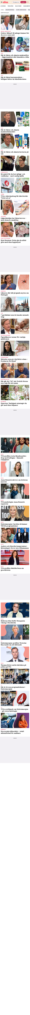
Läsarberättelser (10, 9)
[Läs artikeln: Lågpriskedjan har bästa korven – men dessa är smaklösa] (15, 207)
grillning (3, 216)
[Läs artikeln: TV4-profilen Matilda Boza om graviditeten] (15, 557)
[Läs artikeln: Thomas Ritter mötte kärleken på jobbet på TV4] (15, 654)
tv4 (2, 313)
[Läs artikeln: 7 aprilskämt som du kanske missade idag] (15, 304)
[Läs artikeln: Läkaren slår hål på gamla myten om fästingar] (15, 282)
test (2, 53)
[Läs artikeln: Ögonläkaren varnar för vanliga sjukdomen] (15, 326)
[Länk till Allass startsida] (7, 2)
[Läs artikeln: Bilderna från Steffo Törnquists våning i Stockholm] (15, 610)
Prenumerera (16, 2)
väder (2, 194)
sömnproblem (4, 357)
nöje (2, 454)
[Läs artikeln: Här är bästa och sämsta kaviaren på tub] (15, 141)
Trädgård (10, 6)
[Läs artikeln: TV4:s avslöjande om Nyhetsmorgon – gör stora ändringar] (15, 698)
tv (1, 641)
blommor (3, 401)
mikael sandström (6, 31)
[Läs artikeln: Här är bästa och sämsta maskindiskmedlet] (15, 119)
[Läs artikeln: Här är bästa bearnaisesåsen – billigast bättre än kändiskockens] (15, 66)
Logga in (23, 2)
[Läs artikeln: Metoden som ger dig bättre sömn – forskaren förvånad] (15, 348)
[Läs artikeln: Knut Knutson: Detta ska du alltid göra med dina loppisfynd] (15, 229)
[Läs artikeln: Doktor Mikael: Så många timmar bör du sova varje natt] (15, 22)
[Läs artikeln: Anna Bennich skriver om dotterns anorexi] (15, 469)
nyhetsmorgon (5, 379)
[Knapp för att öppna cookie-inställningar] (28, 2)
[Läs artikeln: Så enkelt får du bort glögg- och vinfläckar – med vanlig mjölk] (15, 163)
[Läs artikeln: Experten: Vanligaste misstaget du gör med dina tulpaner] (15, 392)
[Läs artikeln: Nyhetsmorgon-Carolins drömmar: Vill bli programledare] (15, 513)
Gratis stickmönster (21, 9)
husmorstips (4, 172)
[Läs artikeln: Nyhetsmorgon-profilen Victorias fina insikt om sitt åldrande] (15, 632)
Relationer (18, 6)
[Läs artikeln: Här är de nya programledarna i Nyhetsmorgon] (15, 676)
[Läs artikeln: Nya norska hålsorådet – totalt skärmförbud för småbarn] (15, 720)
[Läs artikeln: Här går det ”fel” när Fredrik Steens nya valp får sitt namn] (15, 370)
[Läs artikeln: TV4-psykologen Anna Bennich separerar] (15, 491)
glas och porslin (5, 238)
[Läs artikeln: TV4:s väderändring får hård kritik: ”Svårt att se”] (15, 185)
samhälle (3, 291)
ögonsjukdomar (5, 335)
